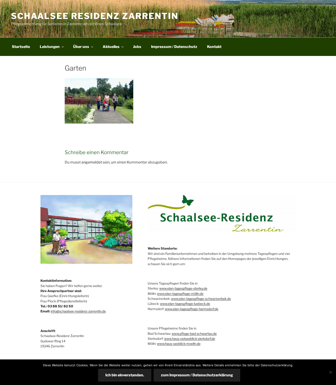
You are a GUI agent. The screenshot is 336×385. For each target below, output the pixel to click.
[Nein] (330, 372)
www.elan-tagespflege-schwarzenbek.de (201, 299)
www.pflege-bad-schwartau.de (194, 333)
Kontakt (214, 47)
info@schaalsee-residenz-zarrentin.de (78, 311)
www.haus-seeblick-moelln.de (178, 343)
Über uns (81, 47)
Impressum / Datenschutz (174, 47)
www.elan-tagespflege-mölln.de (180, 293)
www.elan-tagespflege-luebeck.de (185, 304)
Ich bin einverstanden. (124, 375)
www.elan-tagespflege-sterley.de (183, 288)
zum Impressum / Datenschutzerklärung (197, 375)
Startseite (21, 47)
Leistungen (50, 47)
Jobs (137, 47)
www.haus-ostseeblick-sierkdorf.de (189, 338)
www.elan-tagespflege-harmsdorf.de (191, 309)
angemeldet (91, 162)
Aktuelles (111, 47)
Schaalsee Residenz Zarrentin (94, 16)
